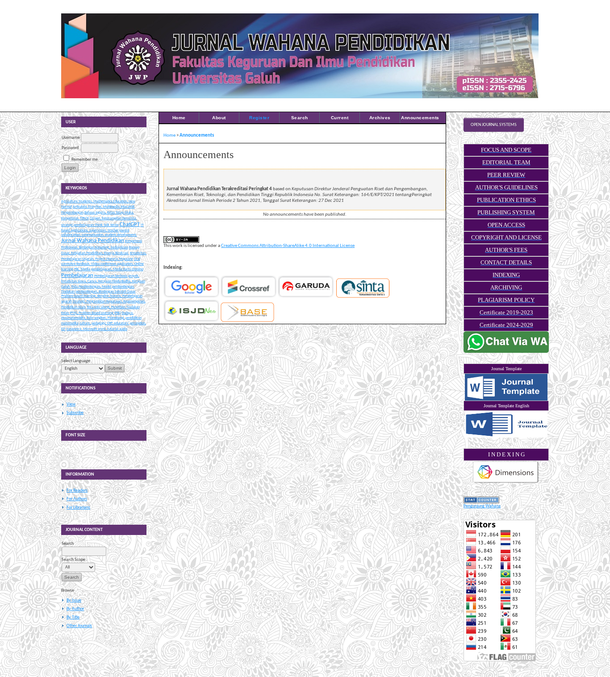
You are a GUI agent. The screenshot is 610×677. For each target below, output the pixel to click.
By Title (73, 617)
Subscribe (75, 412)
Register (259, 117)
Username (71, 137)
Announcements (420, 117)
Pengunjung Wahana (482, 506)
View (71, 404)
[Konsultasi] (506, 351)
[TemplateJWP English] (506, 424)
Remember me (84, 159)
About (219, 117)
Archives (380, 117)
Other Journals (79, 625)
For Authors (77, 499)
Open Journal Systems (494, 125)
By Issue (74, 600)
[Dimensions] (505, 483)
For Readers (77, 490)
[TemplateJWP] (506, 387)
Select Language (75, 361)
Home (179, 117)
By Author (75, 608)
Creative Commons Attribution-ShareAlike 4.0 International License (288, 245)
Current (340, 117)
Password (70, 148)
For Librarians (78, 507)
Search (299, 117)
